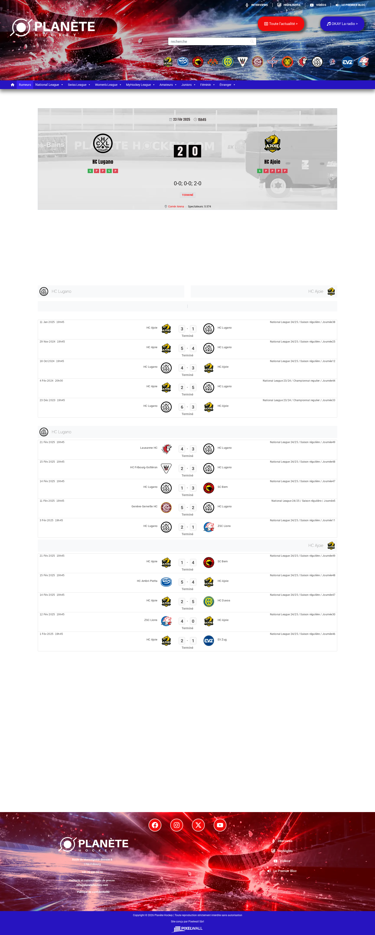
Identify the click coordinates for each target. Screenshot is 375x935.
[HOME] (13, 84)
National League (47, 85)
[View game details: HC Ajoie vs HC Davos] (187, 602)
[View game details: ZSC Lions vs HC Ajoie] (187, 622)
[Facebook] (154, 825)
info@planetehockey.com (92, 885)
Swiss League (77, 84)
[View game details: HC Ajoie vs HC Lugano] (187, 329)
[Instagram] (176, 825)
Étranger (225, 84)
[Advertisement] (168, 246)
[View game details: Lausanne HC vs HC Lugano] (187, 449)
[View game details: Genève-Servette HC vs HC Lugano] (187, 508)
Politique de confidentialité (93, 892)
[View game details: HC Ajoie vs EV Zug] (187, 641)
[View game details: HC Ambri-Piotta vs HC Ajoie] (187, 582)
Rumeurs (25, 84)
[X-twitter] (198, 825)
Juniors (186, 84)
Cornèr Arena (176, 206)
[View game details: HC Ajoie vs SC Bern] (187, 563)
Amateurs (166, 84)
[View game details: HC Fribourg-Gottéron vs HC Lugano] (187, 469)
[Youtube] (220, 825)
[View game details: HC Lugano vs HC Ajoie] (187, 368)
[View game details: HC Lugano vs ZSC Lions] (187, 528)
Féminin (205, 84)
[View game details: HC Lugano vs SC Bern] (187, 488)
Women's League (106, 84)
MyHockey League (138, 84)
